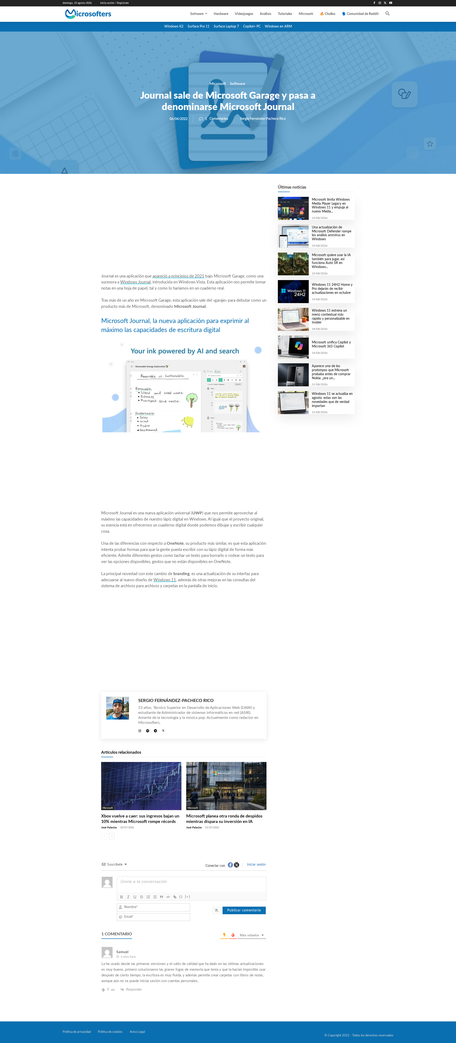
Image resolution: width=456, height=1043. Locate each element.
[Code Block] (168, 897)
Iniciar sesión (256, 864)
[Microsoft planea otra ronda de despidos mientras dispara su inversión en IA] (226, 786)
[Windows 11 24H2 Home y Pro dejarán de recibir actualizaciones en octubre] (293, 291)
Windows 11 (164, 580)
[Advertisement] (183, 235)
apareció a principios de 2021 (178, 276)
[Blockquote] (161, 897)
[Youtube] (390, 3)
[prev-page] (104, 836)
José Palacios (109, 827)
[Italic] (128, 897)
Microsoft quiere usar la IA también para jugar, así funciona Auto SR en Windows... (331, 261)
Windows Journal (135, 282)
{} (181, 896)
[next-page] (112, 836)
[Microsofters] (99, 14)
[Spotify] (147, 730)
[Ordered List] (148, 897)
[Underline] (135, 897)
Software (237, 84)
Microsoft (217, 84)
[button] (387, 14)
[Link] (174, 897)
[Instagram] (380, 3)
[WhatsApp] (200, 190)
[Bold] (121, 897)
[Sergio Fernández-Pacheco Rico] (119, 715)
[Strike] (141, 897)
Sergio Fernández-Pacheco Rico (263, 118)
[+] (187, 896)
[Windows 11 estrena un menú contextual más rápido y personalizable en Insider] (293, 319)
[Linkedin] (211, 190)
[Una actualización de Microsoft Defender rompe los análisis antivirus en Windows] (293, 236)
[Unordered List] (155, 897)
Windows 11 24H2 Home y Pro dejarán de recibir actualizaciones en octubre (332, 289)
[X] (385, 3)
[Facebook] (374, 3)
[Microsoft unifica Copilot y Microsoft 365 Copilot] (293, 347)
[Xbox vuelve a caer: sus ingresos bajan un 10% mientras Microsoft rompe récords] (141, 786)
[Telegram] (222, 190)
